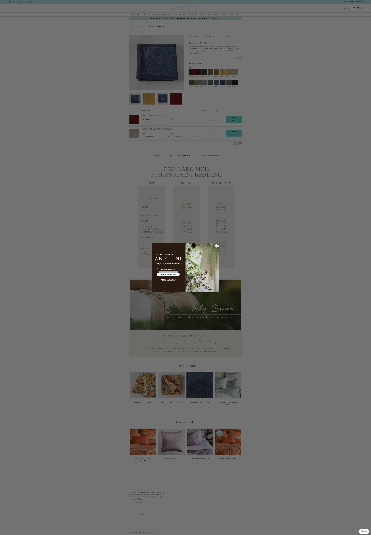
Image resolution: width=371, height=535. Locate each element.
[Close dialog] (217, 246)
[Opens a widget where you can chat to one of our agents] (363, 531)
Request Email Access (168, 274)
